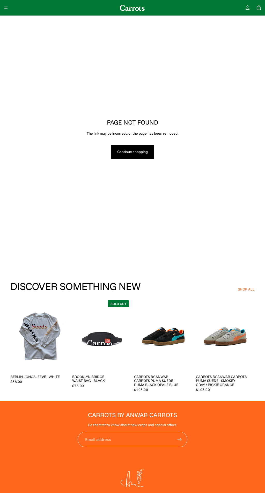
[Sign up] (179, 439)
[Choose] (61, 363)
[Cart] (258, 7)
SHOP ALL (246, 289)
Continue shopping (132, 151)
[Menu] (6, 8)
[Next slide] (125, 335)
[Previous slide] (78, 335)
